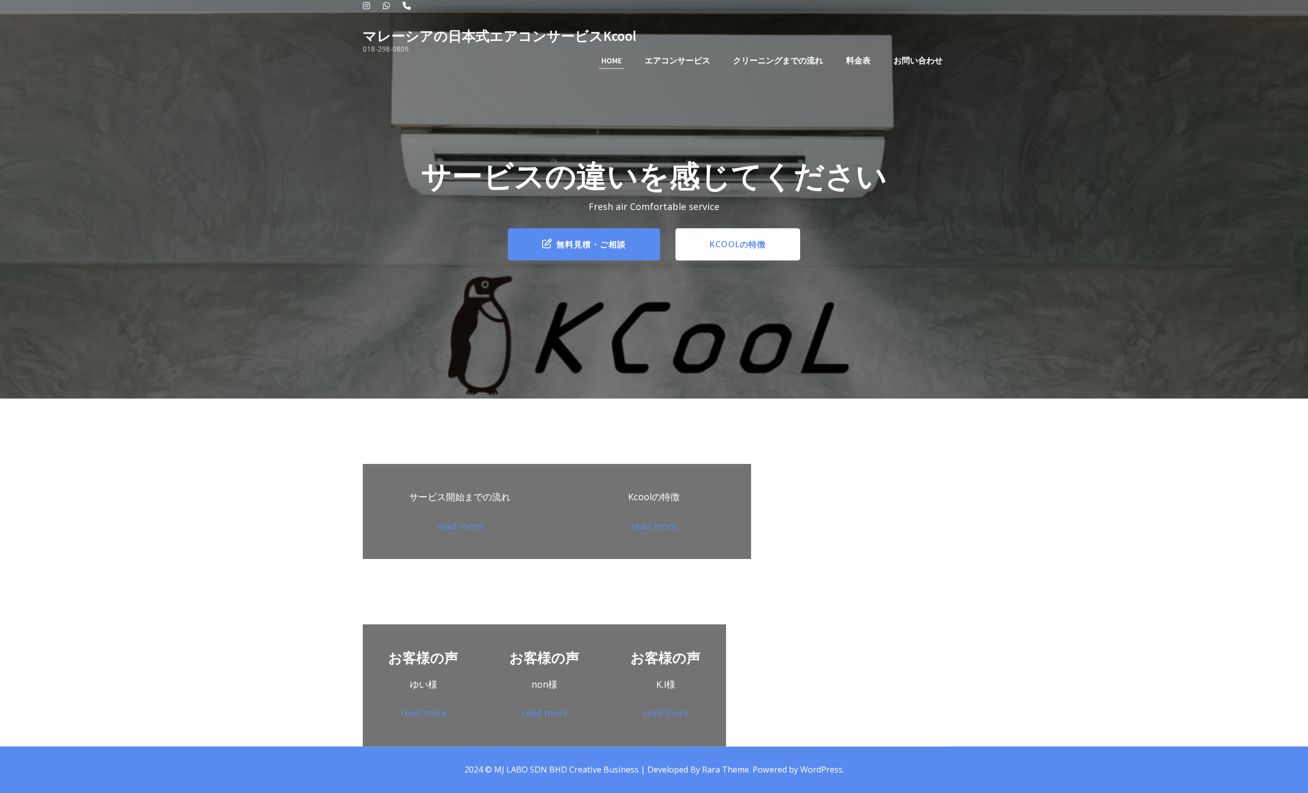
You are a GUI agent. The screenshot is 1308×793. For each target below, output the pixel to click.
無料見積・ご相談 (591, 244)
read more (460, 526)
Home (611, 60)
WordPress (821, 769)
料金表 (858, 60)
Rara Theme (725, 769)
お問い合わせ (918, 60)
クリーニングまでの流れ (778, 60)
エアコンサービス (677, 60)
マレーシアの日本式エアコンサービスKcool (499, 35)
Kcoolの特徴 (738, 244)
